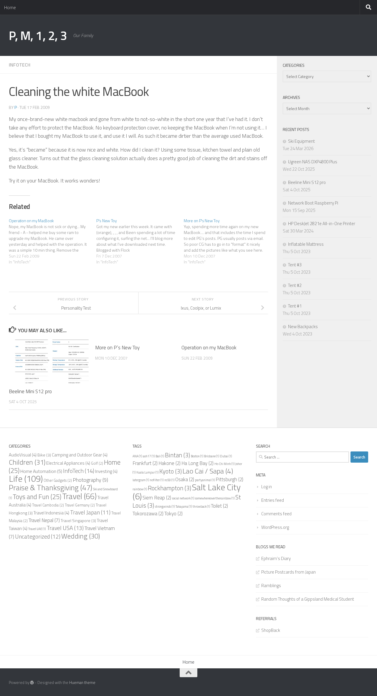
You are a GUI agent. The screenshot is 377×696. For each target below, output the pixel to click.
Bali (160, 456)
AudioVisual (23, 454)
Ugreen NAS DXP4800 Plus (312, 161)
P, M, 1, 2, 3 (38, 35)
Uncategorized (37, 536)
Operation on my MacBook (209, 347)
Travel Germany (80, 505)
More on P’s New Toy (117, 347)
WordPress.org (275, 527)
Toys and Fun (37, 496)
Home (10, 7)
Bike (44, 455)
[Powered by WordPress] (32, 683)
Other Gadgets (58, 480)
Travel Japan (90, 512)
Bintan (177, 455)
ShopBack (270, 630)
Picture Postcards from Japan (288, 572)
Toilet (219, 506)
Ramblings (271, 585)
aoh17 (149, 456)
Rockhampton (169, 488)
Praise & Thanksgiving (50, 487)
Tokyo (173, 513)
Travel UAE (37, 528)
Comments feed (276, 513)
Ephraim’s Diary (276, 558)
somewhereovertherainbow (214, 498)
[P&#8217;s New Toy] (140, 241)
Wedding (80, 536)
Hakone (169, 463)
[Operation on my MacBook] (52, 241)
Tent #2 (295, 285)
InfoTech (19, 64)
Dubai (226, 456)
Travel (79, 496)
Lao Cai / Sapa (208, 471)
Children (27, 462)
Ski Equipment (301, 141)
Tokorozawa (148, 513)
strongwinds (165, 506)
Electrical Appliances (68, 463)
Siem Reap (157, 497)
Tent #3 (295, 264)
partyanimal (205, 480)
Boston (197, 456)
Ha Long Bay (197, 463)
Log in (266, 486)
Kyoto (170, 471)
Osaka (184, 479)
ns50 (169, 480)
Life (26, 478)
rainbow (140, 489)
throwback (201, 506)
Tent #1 (295, 306)
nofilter (156, 480)
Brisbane (211, 456)
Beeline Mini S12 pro (30, 391)
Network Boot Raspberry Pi (313, 203)
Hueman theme (82, 682)
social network (183, 498)
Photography (90, 480)
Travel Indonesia (51, 512)
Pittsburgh (229, 479)
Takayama (184, 506)
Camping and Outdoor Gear (80, 454)
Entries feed (272, 500)
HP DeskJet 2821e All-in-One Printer (321, 223)
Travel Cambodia (48, 505)
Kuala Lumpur (147, 472)
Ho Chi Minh (224, 463)
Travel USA (65, 528)
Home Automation (41, 471)
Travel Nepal (44, 520)
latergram (141, 480)
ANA (137, 456)
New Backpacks (303, 326)
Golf (97, 463)
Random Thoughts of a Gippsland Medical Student (307, 599)
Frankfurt (145, 463)
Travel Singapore (78, 520)
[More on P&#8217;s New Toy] (227, 241)
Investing (106, 471)
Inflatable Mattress (306, 244)
